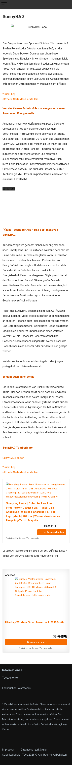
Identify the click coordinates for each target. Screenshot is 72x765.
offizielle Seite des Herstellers (21, 99)
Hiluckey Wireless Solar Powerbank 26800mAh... (35, 622)
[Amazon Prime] (61, 526)
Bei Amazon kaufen (53, 532)
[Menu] (4, 4)
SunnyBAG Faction (13, 458)
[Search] (67, 4)
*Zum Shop (9, 94)
